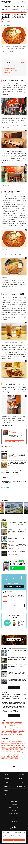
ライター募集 (14, 804)
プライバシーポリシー (14, 818)
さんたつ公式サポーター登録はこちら (14, 586)
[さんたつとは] (14, 640)
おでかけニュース (7, 790)
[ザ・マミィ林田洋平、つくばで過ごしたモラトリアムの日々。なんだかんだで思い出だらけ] (14, 525)
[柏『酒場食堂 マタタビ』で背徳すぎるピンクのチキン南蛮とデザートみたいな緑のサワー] (14, 532)
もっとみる (14, 687)
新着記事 (7, 774)
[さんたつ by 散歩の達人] (6, 2)
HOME (2, 9)
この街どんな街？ (7, 786)
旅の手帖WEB (10, 539)
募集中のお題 (21, 774)
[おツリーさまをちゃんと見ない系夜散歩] (14, 553)
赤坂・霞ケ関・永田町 (14, 9)
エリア (21, 790)
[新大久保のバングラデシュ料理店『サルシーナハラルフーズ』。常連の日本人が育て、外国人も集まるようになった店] (14, 546)
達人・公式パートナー (21, 786)
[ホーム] (1, 6)
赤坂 (20, 9)
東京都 (7, 9)
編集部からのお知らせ (14, 807)
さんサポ (21, 778)
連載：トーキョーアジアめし (13, 547)
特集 (7, 782)
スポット (21, 782)
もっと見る (14, 715)
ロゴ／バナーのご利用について (14, 813)
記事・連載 (7, 778)
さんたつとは (14, 801)
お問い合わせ (14, 821)
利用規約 (14, 816)
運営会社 (14, 810)
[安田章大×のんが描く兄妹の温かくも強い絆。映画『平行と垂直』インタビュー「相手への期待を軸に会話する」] (14, 539)
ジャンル (7, 794)
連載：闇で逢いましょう (12, 553)
